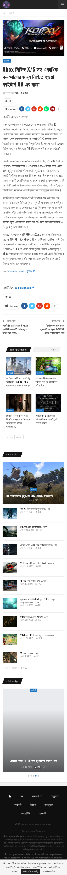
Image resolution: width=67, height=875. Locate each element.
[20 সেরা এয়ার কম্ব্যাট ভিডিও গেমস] (10, 531)
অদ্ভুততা (55, 796)
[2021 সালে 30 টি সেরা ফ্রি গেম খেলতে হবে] (10, 639)
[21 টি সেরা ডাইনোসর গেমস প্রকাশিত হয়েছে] (10, 567)
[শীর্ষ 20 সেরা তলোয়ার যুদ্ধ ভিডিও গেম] (10, 513)
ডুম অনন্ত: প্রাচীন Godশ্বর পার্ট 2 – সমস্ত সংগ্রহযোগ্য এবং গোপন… (37, 600)
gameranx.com (23, 287)
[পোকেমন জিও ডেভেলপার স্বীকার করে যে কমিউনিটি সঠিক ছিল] (48, 366)
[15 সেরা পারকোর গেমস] (10, 657)
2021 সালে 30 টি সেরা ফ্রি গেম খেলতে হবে (37, 635)
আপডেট (6, 60)
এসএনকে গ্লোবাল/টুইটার (20, 271)
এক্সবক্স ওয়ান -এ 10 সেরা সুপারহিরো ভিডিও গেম (38, 545)
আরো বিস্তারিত (48, 871)
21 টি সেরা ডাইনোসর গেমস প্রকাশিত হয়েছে (37, 563)
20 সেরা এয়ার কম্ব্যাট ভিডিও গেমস (33, 526)
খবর (21, 796)
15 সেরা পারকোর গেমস (29, 653)
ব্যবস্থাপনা (37, 796)
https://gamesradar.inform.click (17, 836)
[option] (33, 731)
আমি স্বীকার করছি (30, 871)
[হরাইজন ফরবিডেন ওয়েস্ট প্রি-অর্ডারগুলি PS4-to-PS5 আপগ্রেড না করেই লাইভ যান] (18, 366)
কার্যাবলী (33, 489)
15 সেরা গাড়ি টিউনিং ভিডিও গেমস (33, 581)
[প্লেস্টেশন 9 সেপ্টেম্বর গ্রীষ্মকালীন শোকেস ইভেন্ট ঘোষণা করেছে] (48, 403)
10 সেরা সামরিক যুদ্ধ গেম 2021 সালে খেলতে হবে (29, 496)
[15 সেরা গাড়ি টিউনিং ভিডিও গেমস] (10, 585)
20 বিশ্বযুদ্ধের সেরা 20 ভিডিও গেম (34, 617)
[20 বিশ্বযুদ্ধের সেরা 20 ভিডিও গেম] (10, 621)
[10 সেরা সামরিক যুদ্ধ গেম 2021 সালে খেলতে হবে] (33, 483)
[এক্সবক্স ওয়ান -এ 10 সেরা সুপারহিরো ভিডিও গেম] (10, 549)
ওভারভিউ (25, 813)
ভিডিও (33, 804)
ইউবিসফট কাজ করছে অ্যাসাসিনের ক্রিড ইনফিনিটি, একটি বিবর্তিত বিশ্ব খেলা (52, 328)
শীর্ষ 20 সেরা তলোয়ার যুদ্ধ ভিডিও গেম (35, 509)
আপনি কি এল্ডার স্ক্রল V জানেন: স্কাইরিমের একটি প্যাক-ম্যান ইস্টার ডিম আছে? (16, 328)
